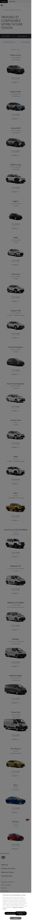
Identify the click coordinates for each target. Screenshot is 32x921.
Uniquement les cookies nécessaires (21, 913)
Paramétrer (15, 918)
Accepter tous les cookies (10, 913)
